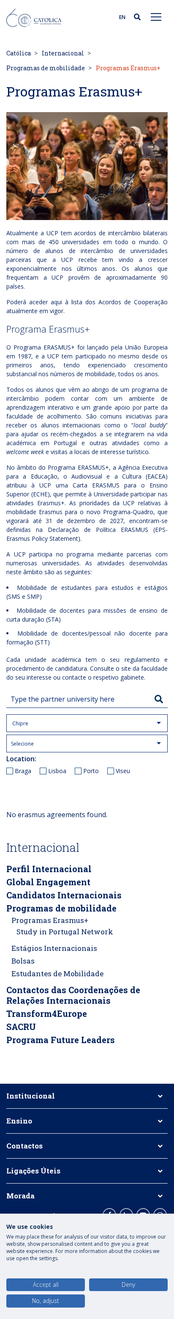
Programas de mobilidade (45, 68)
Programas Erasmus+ (49, 920)
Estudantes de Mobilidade (57, 973)
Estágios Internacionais (54, 948)
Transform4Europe (46, 1013)
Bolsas (23, 961)
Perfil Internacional (49, 868)
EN (122, 17)
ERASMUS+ (59, 347)
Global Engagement (48, 881)
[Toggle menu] (156, 16)
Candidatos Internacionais (64, 894)
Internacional (63, 53)
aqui (56, 302)
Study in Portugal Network (64, 931)
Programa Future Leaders (60, 1039)
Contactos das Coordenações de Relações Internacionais (73, 995)
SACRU (21, 1026)
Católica (18, 53)
